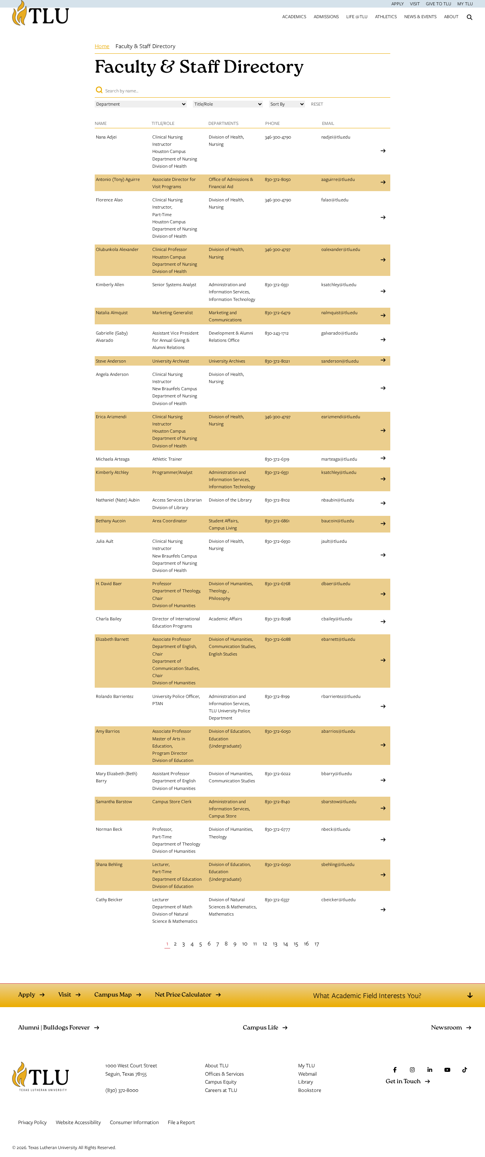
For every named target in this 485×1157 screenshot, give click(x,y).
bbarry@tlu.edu (336, 773)
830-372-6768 (277, 583)
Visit (415, 3)
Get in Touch (403, 1082)
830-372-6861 (277, 520)
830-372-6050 (278, 731)
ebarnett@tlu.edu (338, 639)
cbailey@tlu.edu (336, 618)
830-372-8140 (277, 801)
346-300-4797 (278, 249)
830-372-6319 (277, 459)
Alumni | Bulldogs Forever (54, 1028)
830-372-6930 (277, 541)
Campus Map (113, 995)
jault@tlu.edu (334, 541)
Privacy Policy (32, 1122)
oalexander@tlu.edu (340, 249)
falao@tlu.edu (334, 199)
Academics (294, 16)
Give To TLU (438, 3)
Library (305, 1081)
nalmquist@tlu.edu (339, 312)
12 (265, 943)
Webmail (307, 1073)
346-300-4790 (278, 137)
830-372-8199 (277, 696)
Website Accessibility (78, 1122)
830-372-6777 (277, 829)
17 (316, 943)
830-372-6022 (278, 773)
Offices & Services (224, 1073)
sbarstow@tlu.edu (338, 801)
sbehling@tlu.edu (337, 864)
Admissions (326, 16)
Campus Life (260, 1028)
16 (306, 943)
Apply (397, 3)
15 (296, 943)
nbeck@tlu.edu (335, 829)
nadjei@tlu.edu (335, 137)
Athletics (386, 16)
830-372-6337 (277, 899)
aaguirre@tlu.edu (338, 179)
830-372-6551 (277, 284)
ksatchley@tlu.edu (338, 284)
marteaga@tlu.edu (339, 459)
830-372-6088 (278, 639)
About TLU (216, 1065)
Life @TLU (357, 16)
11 (255, 943)
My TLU (465, 3)
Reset (317, 103)
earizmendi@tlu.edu (340, 416)
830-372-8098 (278, 618)
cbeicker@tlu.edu (338, 899)
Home (102, 46)
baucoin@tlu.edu (337, 520)
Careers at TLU (221, 1090)
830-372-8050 (278, 179)
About (451, 16)
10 (244, 943)
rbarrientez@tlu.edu (340, 696)
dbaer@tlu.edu (335, 583)
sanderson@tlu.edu (339, 361)
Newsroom (446, 1028)
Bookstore (309, 1090)
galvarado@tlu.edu (339, 333)
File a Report (181, 1122)
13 (275, 943)
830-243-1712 (277, 333)
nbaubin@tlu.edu (337, 500)
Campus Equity (220, 1081)
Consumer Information (134, 1122)
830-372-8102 (277, 500)
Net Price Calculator (183, 995)
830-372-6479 (277, 312)
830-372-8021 (277, 361)
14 (285, 943)
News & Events (420, 16)
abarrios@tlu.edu (338, 731)
